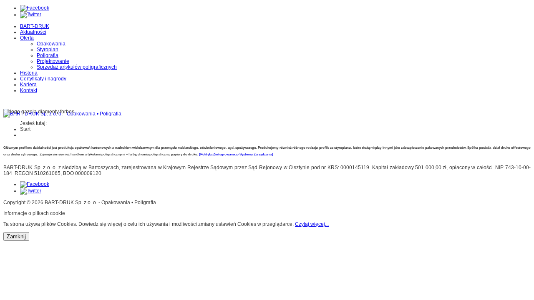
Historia (29, 73)
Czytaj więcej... (312, 224)
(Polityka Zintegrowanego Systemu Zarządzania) (236, 154)
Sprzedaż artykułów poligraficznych (77, 67)
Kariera (28, 85)
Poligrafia (47, 55)
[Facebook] (34, 8)
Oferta (27, 38)
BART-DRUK (34, 26)
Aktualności (33, 32)
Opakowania (51, 44)
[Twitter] (30, 15)
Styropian (47, 49)
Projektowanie (53, 61)
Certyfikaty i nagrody (43, 79)
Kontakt (28, 90)
